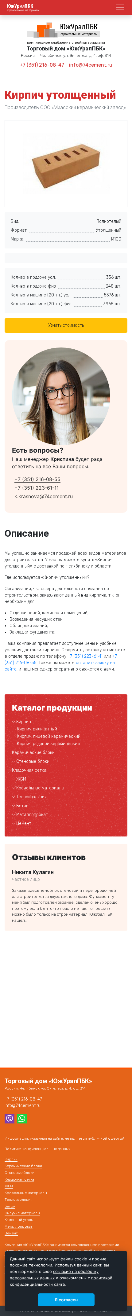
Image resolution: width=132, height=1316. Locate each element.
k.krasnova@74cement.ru (43, 496)
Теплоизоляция (31, 797)
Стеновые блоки (32, 761)
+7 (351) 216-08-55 (37, 479)
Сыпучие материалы (22, 1213)
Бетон (22, 805)
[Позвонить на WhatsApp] (22, 1118)
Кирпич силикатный (37, 729)
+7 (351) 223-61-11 (36, 488)
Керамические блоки (33, 752)
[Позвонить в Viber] (9, 1118)
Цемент (23, 823)
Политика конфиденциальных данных (37, 1149)
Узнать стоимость (66, 325)
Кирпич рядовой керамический (48, 743)
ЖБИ (21, 779)
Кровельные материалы (40, 788)
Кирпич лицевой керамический (48, 736)
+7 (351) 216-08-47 (42, 65)
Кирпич (23, 721)
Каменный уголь (19, 1220)
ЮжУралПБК (20, 6)
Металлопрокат (32, 814)
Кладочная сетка (29, 770)
